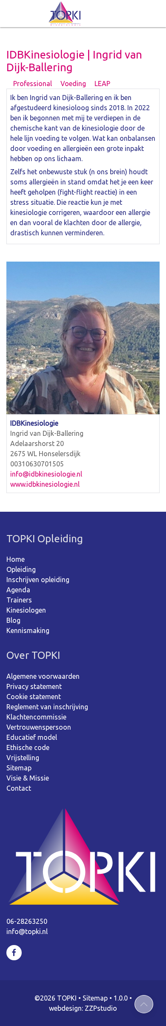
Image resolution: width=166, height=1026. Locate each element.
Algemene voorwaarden (43, 676)
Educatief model (31, 737)
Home (15, 559)
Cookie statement (33, 696)
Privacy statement (34, 686)
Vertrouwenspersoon (38, 727)
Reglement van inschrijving (47, 707)
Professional (31, 83)
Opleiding (21, 569)
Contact (18, 788)
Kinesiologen (26, 610)
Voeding (72, 83)
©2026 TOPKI (55, 998)
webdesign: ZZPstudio (83, 1008)
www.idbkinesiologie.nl (45, 484)
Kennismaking (27, 630)
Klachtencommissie (36, 717)
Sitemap (18, 768)
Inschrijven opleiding (37, 579)
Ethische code (27, 747)
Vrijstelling (22, 757)
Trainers (19, 600)
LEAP (101, 83)
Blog (13, 620)
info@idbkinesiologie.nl (46, 474)
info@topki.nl (27, 931)
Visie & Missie (27, 778)
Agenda (18, 590)
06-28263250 (26, 921)
